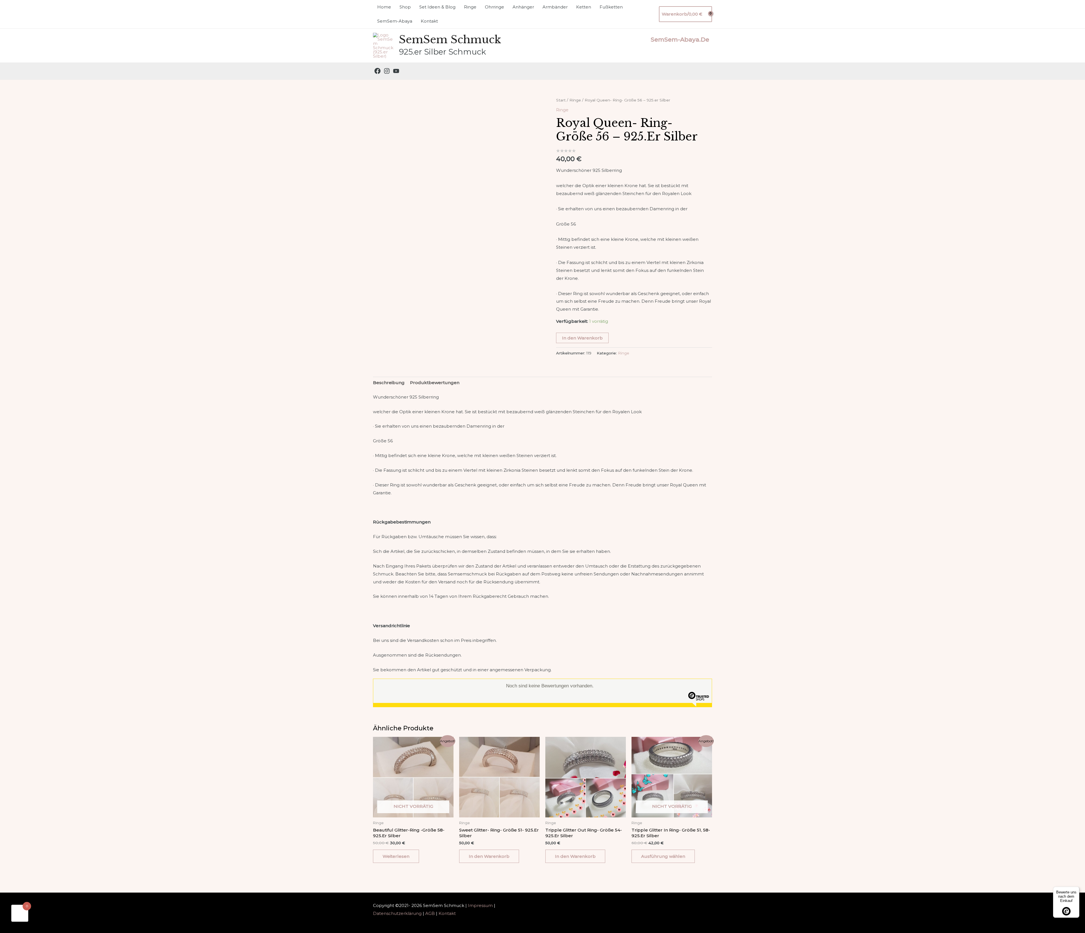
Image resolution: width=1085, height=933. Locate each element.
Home (384, 7)
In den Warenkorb (582, 338)
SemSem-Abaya (394, 21)
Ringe (470, 7)
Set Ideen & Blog (437, 7)
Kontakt (429, 21)
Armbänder (555, 7)
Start (561, 100)
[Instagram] (386, 70)
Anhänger (523, 7)
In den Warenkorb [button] (489, 856)
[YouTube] (396, 70)
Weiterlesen (396, 856)
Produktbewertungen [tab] (434, 382)
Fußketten (611, 7)
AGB (430, 913)
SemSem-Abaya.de (680, 39)
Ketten (583, 7)
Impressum (480, 905)
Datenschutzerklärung (397, 913)
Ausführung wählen (663, 856)
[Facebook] (377, 70)
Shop (405, 7)
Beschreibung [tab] (389, 382)
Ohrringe (494, 7)
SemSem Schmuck (450, 39)
